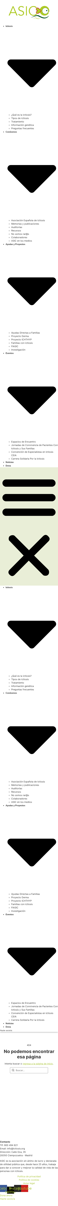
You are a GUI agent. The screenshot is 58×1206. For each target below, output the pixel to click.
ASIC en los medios (21, 240)
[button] (29, 526)
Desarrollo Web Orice (11, 1202)
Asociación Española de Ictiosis (28, 220)
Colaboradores (19, 237)
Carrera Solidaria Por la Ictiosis (27, 458)
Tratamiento (17, 121)
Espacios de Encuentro (23, 441)
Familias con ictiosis (22, 342)
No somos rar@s (20, 234)
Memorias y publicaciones (25, 223)
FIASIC (14, 346)
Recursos (16, 230)
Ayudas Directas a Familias (25, 332)
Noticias (10, 462)
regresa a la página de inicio (38, 1063)
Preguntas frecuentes (22, 128)
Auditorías (16, 227)
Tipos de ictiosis (20, 118)
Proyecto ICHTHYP (21, 339)
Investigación (18, 349)
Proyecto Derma (20, 336)
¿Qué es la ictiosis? (21, 114)
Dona (8, 465)
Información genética (22, 125)
